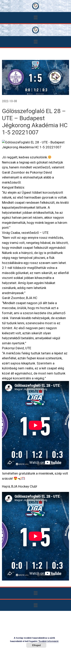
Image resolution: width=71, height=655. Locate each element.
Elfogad (36, 645)
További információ (48, 641)
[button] (35, 17)
